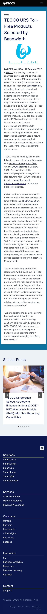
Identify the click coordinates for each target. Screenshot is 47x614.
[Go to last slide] (7, 395)
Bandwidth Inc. (34, 85)
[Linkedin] (42, 448)
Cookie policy (37, 609)
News (6, 15)
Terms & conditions (24, 607)
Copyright (13, 607)
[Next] (40, 395)
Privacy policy (36, 607)
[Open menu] (41, 3)
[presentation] (23, 379)
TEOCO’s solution (30, 201)
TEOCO (9, 72)
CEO (6, 326)
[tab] (18, 426)
